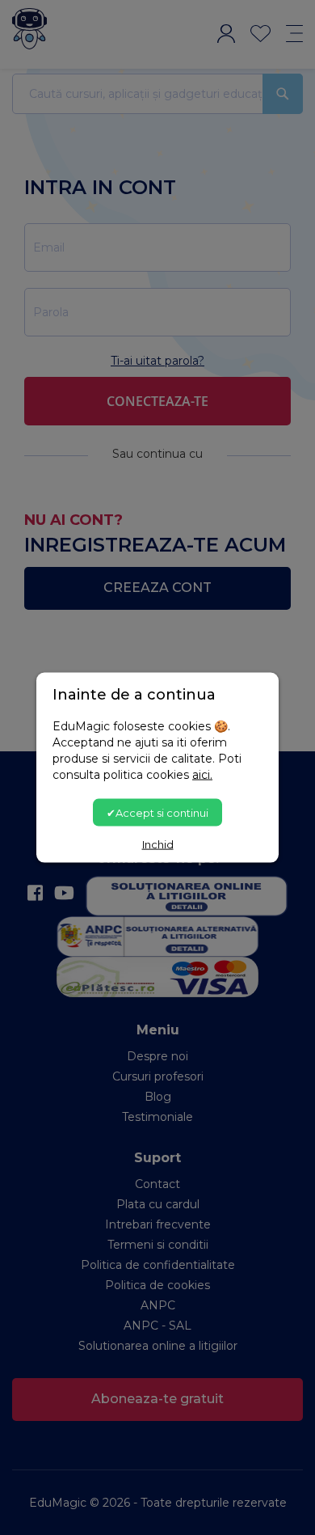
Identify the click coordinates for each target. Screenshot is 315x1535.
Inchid (158, 844)
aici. (202, 774)
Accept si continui (162, 812)
